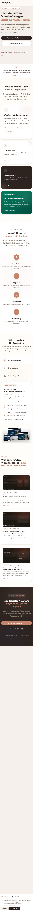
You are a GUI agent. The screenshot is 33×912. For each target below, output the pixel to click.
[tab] (16, 360)
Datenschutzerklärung (9, 905)
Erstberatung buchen (15, 623)
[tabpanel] (16, 412)
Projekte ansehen (9, 136)
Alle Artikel (4, 469)
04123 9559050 (18, 629)
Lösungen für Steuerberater (12, 420)
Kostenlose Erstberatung (15, 38)
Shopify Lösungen (9, 210)
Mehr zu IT (6, 161)
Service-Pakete (8, 185)
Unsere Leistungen (16, 43)
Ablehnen (5, 908)
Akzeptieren (16, 908)
